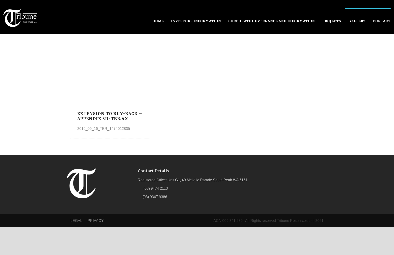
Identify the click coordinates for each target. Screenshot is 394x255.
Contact (382, 21)
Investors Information (196, 21)
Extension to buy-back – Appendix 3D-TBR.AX (109, 116)
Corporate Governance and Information (271, 21)
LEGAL (76, 221)
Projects (331, 21)
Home (158, 21)
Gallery (356, 21)
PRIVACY (96, 221)
